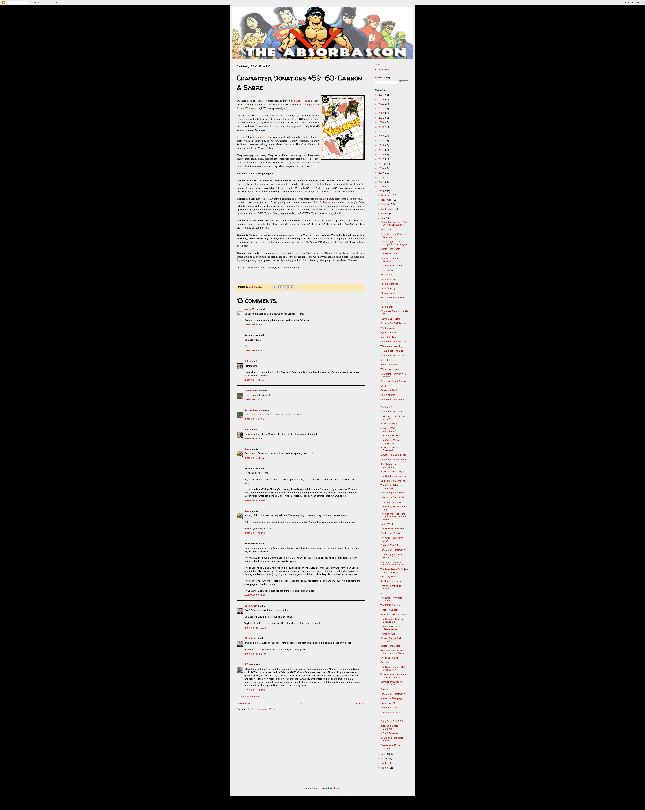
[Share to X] (286, 287)
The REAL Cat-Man (390, 605)
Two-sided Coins (389, 707)
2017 (381, 136)
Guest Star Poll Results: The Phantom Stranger (393, 652)
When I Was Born (389, 369)
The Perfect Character (392, 528)
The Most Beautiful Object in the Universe (394, 570)
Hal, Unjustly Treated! (391, 265)
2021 (381, 117)
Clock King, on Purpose (392, 492)
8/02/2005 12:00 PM (255, 654)
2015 (381, 145)
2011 (381, 163)
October (385, 204)
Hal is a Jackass (389, 279)
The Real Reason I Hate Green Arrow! (393, 668)
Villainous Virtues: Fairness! (389, 449)
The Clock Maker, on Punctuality (391, 486)
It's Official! (386, 229)
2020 (381, 122)
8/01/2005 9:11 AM (254, 399)
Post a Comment (250, 696)
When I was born (389, 609)
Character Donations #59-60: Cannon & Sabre (394, 223)
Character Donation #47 (393, 355)
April (383, 763)
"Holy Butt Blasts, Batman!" (389, 727)
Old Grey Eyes (388, 576)
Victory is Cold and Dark (393, 614)
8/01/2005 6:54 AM (254, 350)
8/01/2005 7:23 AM (254, 380)
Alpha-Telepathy (389, 364)
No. (382, 593)
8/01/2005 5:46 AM (254, 324)
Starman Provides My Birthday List (391, 683)
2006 (381, 186)
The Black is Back (389, 657)
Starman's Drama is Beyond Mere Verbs (392, 563)
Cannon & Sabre (262, 137)
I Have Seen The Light (392, 350)
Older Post (358, 703)
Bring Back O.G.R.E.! (391, 721)
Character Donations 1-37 (394, 411)
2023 (381, 108)
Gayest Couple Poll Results (390, 639)
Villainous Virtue (388, 423)
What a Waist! (387, 328)
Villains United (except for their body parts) (393, 675)
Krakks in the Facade (391, 581)
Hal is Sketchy (387, 288)
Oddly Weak (386, 524)
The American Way (390, 712)
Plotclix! (384, 689)
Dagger (327, 202)
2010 (381, 168)
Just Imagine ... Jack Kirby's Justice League (393, 243)
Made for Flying (388, 337)
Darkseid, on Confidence (393, 480)
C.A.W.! (384, 716)
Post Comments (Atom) (263, 709)
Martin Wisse (251, 309)
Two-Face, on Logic (390, 502)
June (384, 754)
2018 (381, 131)
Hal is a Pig (386, 274)
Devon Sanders (253, 390)
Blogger (337, 788)
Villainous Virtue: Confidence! (389, 429)
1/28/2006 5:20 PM (254, 690)
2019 (381, 127)
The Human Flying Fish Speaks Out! (392, 620)
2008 (381, 177)
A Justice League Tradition (389, 259)
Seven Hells (300, 100)
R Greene (249, 664)
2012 (381, 159)
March (385, 767)
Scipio (248, 361)
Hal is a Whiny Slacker (392, 297)
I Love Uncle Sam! (390, 318)
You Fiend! (386, 407)
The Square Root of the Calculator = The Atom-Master (393, 516)
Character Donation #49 (393, 341)
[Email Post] (273, 287)
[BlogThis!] (282, 287)
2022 (381, 113)
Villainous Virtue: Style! (392, 471)
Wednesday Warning (391, 346)
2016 (381, 140)
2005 (381, 191)
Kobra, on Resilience (391, 435)
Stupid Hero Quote (390, 248)
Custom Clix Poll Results (393, 323)
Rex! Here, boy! (388, 360)
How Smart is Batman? (392, 549)
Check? (384, 385)
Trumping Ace (387, 633)
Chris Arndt (250, 605)
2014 (381, 150)
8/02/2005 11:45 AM (255, 628)
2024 (381, 104)
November (387, 199)
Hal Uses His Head (390, 302)
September (387, 208)
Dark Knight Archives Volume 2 (391, 556)
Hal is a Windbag (389, 283)
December (387, 195)
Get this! (384, 662)
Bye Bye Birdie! (388, 332)
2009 (381, 172)
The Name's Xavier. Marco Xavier (390, 628)
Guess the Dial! (388, 390)
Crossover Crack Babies (393, 381)
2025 (381, 99)
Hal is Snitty (386, 270)
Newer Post (244, 703)
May (383, 758)
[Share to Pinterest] (292, 287)
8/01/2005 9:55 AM (254, 438)
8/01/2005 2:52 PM (254, 595)
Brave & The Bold (389, 545)
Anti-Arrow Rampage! (391, 698)
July (383, 218)
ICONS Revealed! (389, 733)
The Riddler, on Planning (393, 476)
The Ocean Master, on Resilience (392, 441)
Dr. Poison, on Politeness (393, 459)
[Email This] (279, 287)
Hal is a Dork (387, 306)
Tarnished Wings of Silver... (390, 587)
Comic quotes (387, 394)
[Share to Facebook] (289, 287)
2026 (381, 94)
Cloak (316, 202)
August (385, 213)
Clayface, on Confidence (393, 454)
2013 (381, 154)
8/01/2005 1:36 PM (254, 500)
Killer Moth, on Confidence (388, 465)
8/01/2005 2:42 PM (254, 533)
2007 (381, 182)
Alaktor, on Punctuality (392, 497)
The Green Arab (389, 253)
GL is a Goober (388, 293)
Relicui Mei (383, 69)
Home (301, 703)
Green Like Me (388, 703)
